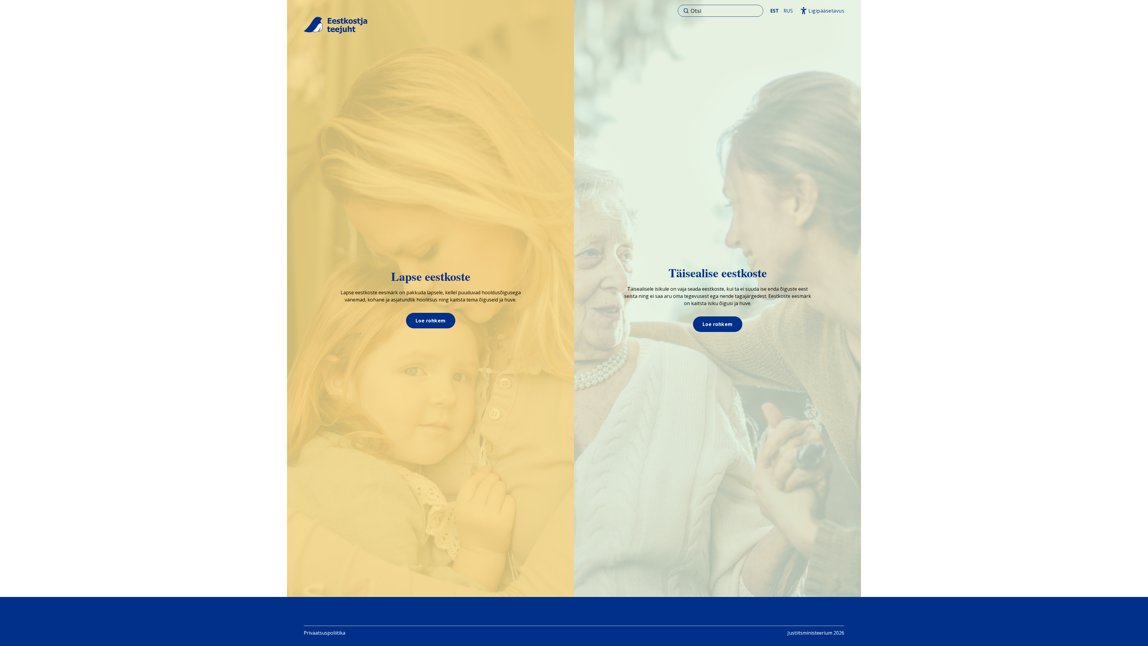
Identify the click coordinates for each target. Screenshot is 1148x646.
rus (788, 10)
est (774, 10)
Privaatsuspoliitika (324, 633)
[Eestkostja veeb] (335, 25)
